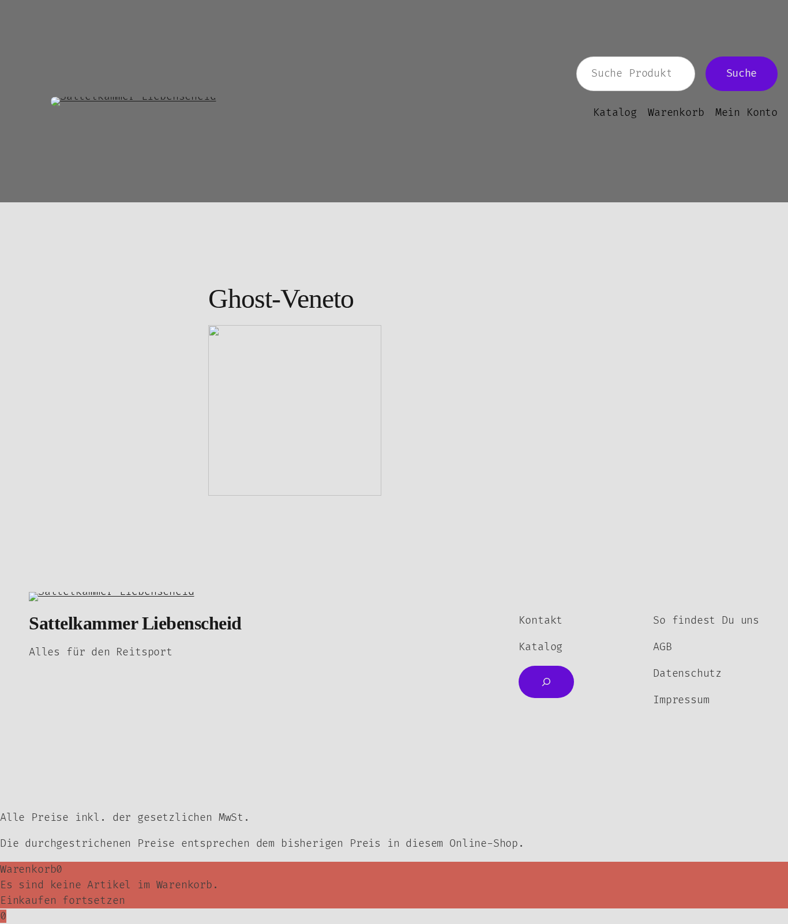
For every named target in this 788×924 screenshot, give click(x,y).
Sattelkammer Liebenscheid (135, 623)
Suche (741, 73)
